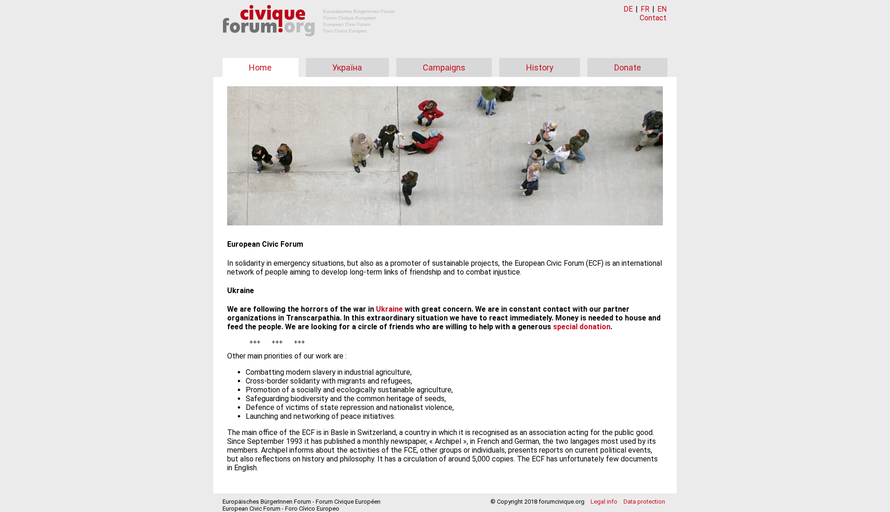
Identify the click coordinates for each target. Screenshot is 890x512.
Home (260, 67)
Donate (627, 67)
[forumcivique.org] (308, 43)
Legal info (604, 501)
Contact (653, 17)
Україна (347, 67)
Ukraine (389, 309)
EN (662, 9)
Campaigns (444, 67)
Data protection (644, 501)
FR (645, 9)
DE (628, 9)
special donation (581, 326)
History (539, 67)
